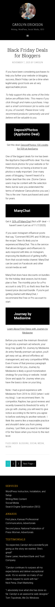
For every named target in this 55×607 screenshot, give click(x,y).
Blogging (24, 443)
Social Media (37, 443)
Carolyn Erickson (27, 25)
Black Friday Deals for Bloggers (27, 53)
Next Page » (28, 463)
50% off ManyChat (21, 221)
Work (8, 447)
